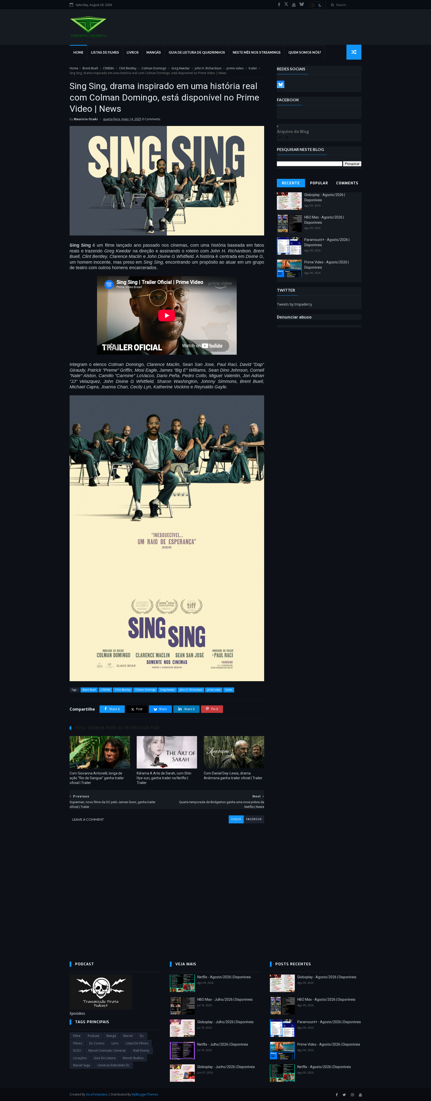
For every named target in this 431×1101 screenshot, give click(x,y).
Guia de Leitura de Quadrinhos (197, 52)
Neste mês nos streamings (257, 52)
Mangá (111, 1036)
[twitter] (344, 1095)
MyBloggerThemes (145, 1094)
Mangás (153, 52)
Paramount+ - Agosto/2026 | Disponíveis (329, 1022)
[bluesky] (302, 4)
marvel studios (133, 1058)
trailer (253, 68)
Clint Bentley (127, 68)
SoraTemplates (97, 1094)
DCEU (77, 1050)
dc (142, 1036)
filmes (77, 1043)
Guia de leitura (104, 1058)
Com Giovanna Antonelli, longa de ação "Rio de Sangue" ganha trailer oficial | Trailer (97, 778)
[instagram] (352, 1095)
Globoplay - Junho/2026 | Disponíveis (226, 1067)
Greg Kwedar (180, 68)
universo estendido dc (113, 1065)
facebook (254, 819)
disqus (236, 819)
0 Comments (151, 119)
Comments (347, 183)
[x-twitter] (286, 4)
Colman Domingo (153, 68)
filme (77, 1036)
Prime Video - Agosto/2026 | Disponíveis (328, 1044)
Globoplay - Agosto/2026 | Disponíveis (326, 977)
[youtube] (294, 4)
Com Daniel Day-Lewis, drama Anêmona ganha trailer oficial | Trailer (233, 775)
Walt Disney (141, 1050)
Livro (114, 1043)
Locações (80, 1058)
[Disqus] (167, 885)
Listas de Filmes (105, 52)
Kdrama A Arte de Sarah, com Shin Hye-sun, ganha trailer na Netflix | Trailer (164, 778)
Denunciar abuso (294, 317)
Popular (319, 183)
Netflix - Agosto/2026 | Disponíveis (224, 977)
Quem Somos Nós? (304, 52)
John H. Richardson (208, 68)
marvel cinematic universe (107, 1050)
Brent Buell (90, 68)
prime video (235, 68)
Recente (291, 183)
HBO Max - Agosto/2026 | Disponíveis (326, 999)
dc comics (96, 1043)
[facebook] (279, 4)
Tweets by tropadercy (294, 304)
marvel (128, 1036)
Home (78, 52)
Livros (133, 52)
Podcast (93, 1036)
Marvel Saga (81, 1065)
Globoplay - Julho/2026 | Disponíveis (225, 1022)
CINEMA (108, 68)
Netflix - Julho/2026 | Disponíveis (222, 1044)
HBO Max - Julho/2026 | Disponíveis (225, 999)
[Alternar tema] (316, 5)
